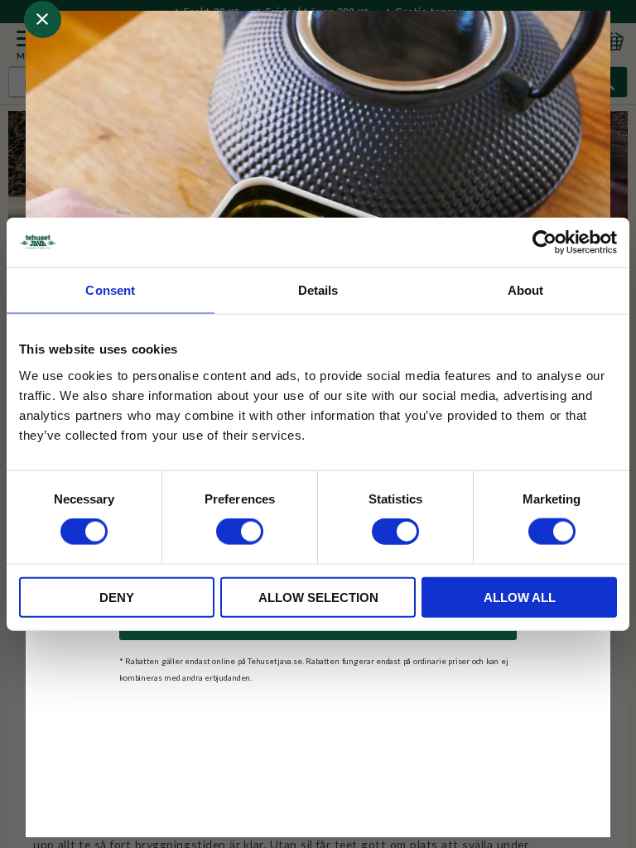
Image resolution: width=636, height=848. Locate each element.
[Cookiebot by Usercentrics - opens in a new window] (544, 242)
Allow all (520, 597)
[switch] (239, 531)
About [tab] (526, 290)
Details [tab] (318, 290)
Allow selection (318, 597)
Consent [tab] (110, 290)
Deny (116, 597)
